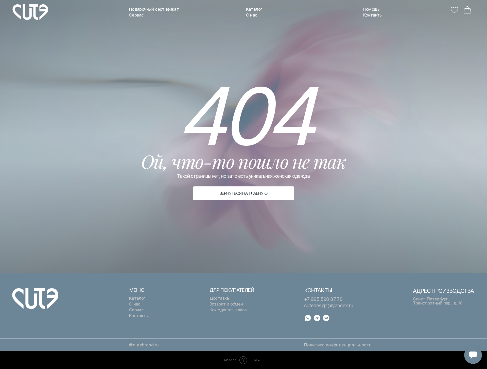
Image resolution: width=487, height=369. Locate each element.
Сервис (136, 15)
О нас (251, 15)
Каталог (254, 9)
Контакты (372, 15)
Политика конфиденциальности (338, 344)
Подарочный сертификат (154, 9)
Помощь (371, 9)
